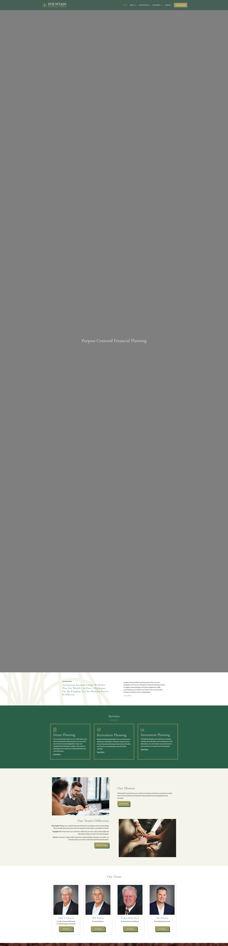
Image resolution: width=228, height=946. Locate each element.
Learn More (127, 695)
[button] (66, 928)
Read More (57, 754)
